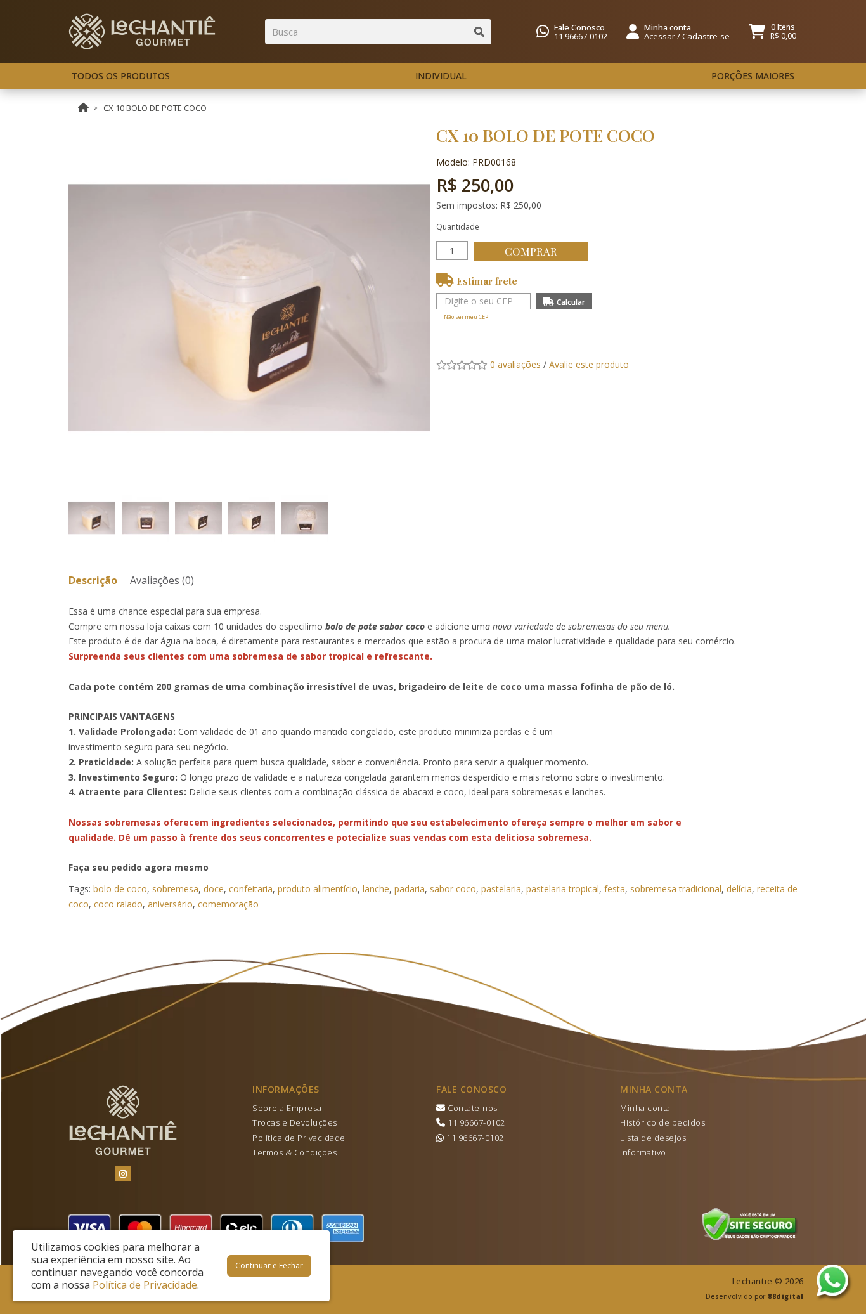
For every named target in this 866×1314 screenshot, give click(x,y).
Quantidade (457, 226)
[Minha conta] (632, 30)
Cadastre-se (706, 36)
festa (614, 889)
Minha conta (645, 1108)
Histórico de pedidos (662, 1122)
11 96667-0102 (580, 36)
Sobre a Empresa (287, 1108)
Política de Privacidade (299, 1137)
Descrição (92, 580)
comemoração (228, 904)
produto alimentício (318, 889)
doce (214, 889)
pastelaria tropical (562, 889)
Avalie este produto (589, 364)
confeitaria (251, 889)
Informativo (643, 1152)
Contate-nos (472, 1108)
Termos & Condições (294, 1152)
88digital (786, 1296)
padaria (409, 889)
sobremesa (175, 889)
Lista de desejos (653, 1137)
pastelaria (501, 889)
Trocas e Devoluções (294, 1122)
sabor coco (453, 889)
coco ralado (118, 904)
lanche (376, 889)
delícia (739, 889)
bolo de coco (120, 889)
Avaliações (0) (162, 580)
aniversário (170, 904)
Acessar (659, 36)
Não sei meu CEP (466, 316)
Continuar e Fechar (269, 1265)
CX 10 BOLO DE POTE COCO (155, 108)
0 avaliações (515, 364)
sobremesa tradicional (675, 889)
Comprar (531, 251)
